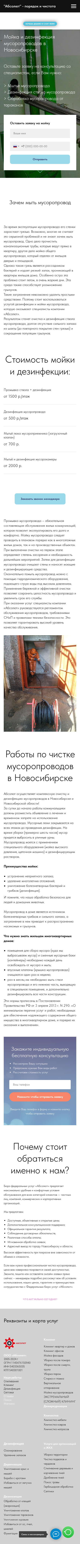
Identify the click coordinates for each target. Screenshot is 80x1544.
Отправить (40, 159)
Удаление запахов (15, 1455)
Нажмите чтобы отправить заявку (40, 1097)
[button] (40, 498)
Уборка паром (52, 1374)
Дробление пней (54, 1477)
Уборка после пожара (57, 1360)
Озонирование (13, 1450)
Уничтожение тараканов (18, 1515)
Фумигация (10, 1533)
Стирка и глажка (54, 1378)
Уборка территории (56, 1454)
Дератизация (13, 1464)
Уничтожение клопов (16, 1510)
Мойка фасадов (53, 1355)
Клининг (9, 1385)
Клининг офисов (54, 1351)
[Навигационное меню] (73, 6)
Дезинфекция (12, 1388)
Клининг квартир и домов (59, 1346)
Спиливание (11, 1381)
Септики (9, 1392)
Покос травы (51, 1482)
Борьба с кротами (15, 1478)
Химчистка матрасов (56, 1429)
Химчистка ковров (55, 1424)
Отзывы (9, 1396)
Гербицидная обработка (58, 1486)
